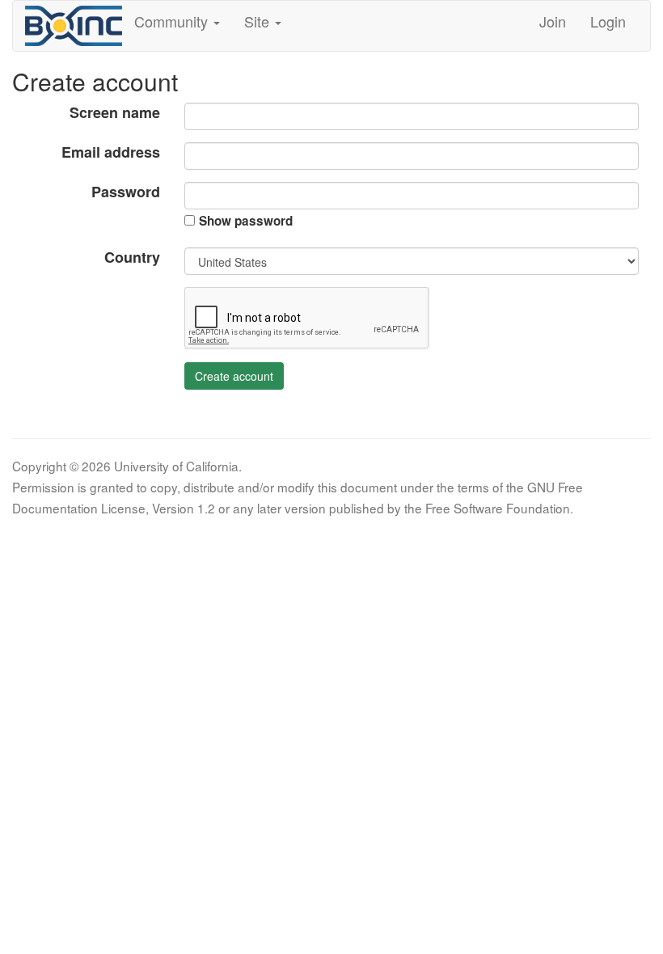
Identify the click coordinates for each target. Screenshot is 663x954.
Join (552, 21)
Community (173, 21)
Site (258, 21)
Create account (234, 376)
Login (608, 21)
